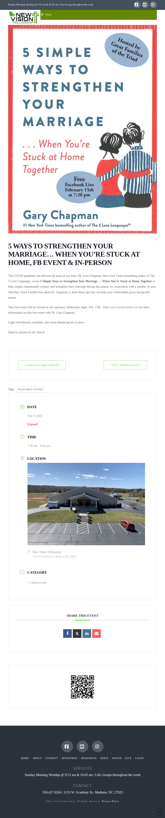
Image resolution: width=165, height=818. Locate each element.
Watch (116, 758)
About (37, 758)
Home (25, 758)
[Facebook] (137, 4)
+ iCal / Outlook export (125, 365)
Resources (89, 758)
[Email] (96, 633)
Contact (82, 786)
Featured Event (30, 389)
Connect (52, 758)
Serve (104, 758)
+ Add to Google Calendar (42, 365)
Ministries (70, 758)
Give (128, 758)
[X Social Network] (77, 633)
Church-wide (38, 582)
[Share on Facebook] (67, 633)
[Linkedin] (86, 633)
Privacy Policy (110, 801)
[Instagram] (153, 4)
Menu (48, 14)
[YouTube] (145, 4)
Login (139, 758)
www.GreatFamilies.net (123, 307)
